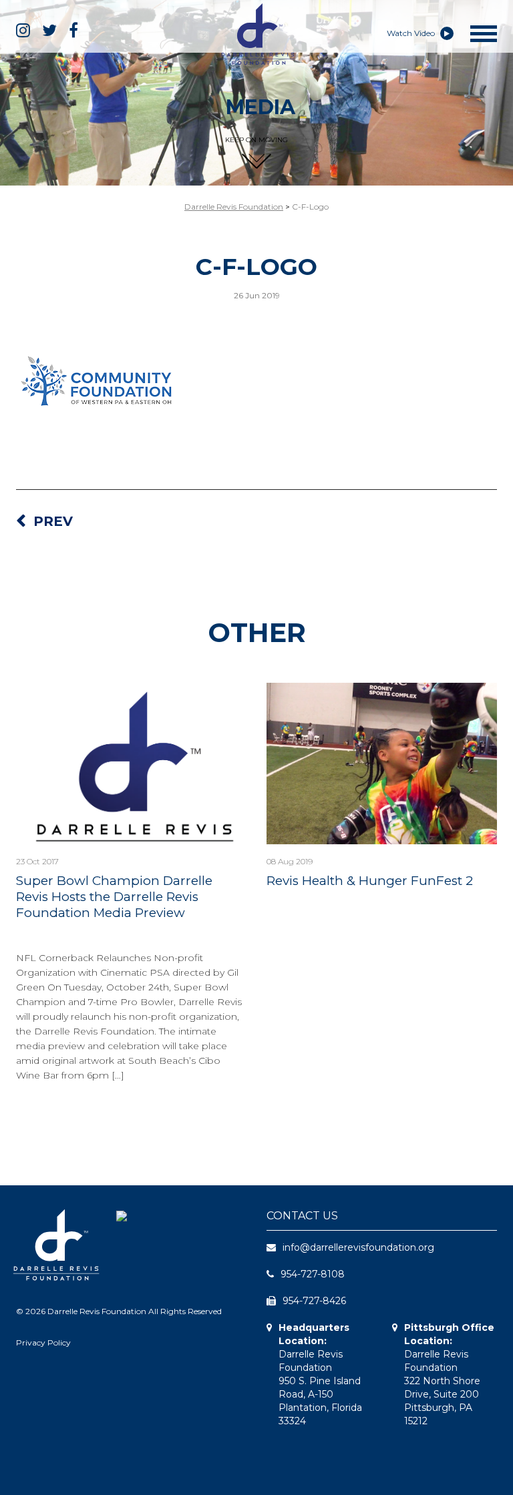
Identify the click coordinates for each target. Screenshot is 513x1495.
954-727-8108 (313, 1274)
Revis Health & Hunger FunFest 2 (370, 880)
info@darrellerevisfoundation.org (358, 1247)
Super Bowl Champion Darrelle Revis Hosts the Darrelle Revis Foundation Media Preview (114, 896)
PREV (53, 521)
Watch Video (412, 33)
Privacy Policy (43, 1342)
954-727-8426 (314, 1301)
